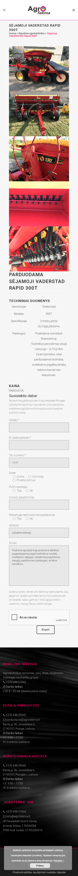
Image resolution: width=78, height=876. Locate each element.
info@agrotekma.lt (18, 816)
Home (12, 33)
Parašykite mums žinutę (21, 821)
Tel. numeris (17, 455)
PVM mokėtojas (18, 487)
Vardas (14, 420)
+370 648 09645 (16, 714)
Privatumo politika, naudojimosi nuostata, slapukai (39, 872)
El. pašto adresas (20, 437)
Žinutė (13, 543)
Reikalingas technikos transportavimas (32, 515)
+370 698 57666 (16, 682)
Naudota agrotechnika (31, 33)
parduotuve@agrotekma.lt (23, 719)
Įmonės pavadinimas (21, 497)
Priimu (40, 865)
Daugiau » (59, 860)
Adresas (14, 525)
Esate (12, 473)
